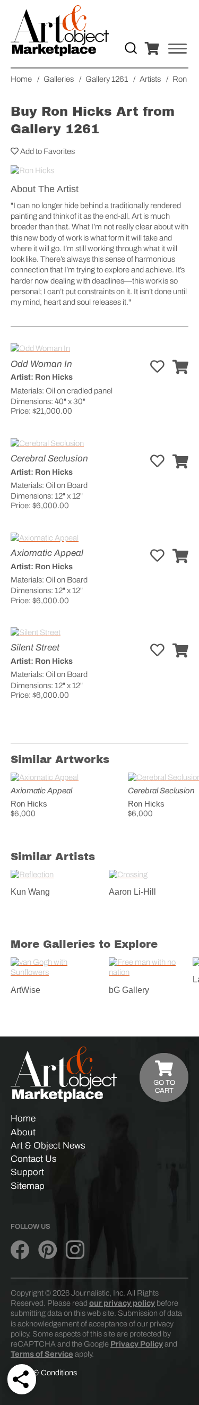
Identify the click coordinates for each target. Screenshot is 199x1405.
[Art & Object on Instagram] (75, 1250)
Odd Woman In (41, 364)
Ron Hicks (29, 803)
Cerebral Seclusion (49, 458)
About (23, 1132)
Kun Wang (30, 891)
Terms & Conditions (44, 1372)
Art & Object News (48, 1146)
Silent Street (35, 647)
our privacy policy (122, 1303)
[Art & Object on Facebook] (20, 1250)
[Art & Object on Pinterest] (47, 1250)
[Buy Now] (180, 367)
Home (23, 1118)
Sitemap (28, 1186)
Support (27, 1172)
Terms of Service (42, 1354)
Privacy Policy (136, 1344)
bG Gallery (129, 990)
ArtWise (25, 990)
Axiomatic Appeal (47, 553)
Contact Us (34, 1159)
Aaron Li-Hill (132, 891)
